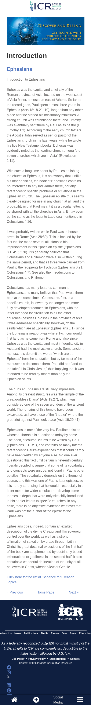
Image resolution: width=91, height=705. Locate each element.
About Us (6, 633)
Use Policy (18, 658)
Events (55, 633)
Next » (74, 592)
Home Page (45, 592)
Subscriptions (58, 658)
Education (85, 633)
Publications (31, 633)
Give (64, 633)
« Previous (15, 592)
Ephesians (19, 69)
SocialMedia (58, 699)
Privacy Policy (37, 658)
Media (44, 633)
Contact (75, 658)
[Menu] (80, 700)
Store (73, 633)
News (17, 633)
